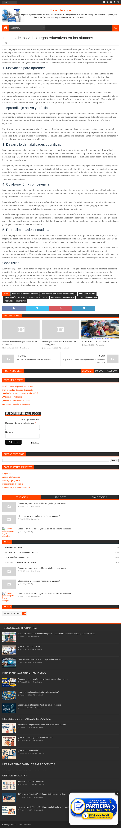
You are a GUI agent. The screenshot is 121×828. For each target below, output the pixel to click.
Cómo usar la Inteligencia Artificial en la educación (39, 705)
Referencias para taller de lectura (16, 487)
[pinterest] (114, 2)
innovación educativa (38, 297)
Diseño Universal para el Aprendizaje (17, 386)
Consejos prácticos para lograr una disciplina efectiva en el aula (44, 529)
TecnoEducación (60, 10)
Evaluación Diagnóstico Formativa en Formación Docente (42, 725)
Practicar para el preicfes (12, 484)
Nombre (9, 432)
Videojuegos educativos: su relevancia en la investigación (59, 343)
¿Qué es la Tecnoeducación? (29, 646)
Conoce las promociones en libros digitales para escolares (42, 503)
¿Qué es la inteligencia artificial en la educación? (38, 692)
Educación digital (87, 294)
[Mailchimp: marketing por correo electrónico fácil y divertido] (35, 445)
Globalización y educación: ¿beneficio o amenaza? (39, 516)
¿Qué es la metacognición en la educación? (20, 393)
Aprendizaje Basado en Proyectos (16, 404)
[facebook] (103, 2)
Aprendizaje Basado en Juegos (25, 294)
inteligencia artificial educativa (20, 562)
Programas (6, 473)
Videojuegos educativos (15, 301)
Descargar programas (11, 480)
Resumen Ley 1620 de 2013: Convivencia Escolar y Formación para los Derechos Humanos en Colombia (62, 807)
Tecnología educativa (87, 297)
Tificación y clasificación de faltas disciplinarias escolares (42, 794)
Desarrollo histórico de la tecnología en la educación (40, 659)
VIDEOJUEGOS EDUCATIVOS (95, 342)
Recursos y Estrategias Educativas (21, 552)
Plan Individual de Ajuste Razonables (17, 390)
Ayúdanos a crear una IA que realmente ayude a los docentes (43, 679)
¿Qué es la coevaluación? (12, 397)
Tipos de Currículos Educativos (31, 781)
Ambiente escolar (12, 613)
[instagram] (117, 2)
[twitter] (107, 2)
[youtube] (110, 2)
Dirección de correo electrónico (20, 423)
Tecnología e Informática (62, 297)
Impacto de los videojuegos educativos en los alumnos (19, 343)
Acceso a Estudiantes (11, 477)
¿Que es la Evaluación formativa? (16, 400)
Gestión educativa (13, 547)
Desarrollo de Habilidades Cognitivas (59, 294)
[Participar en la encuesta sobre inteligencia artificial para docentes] (93, 809)
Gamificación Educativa (15, 297)
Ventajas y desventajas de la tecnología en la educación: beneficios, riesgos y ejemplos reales (56, 634)
